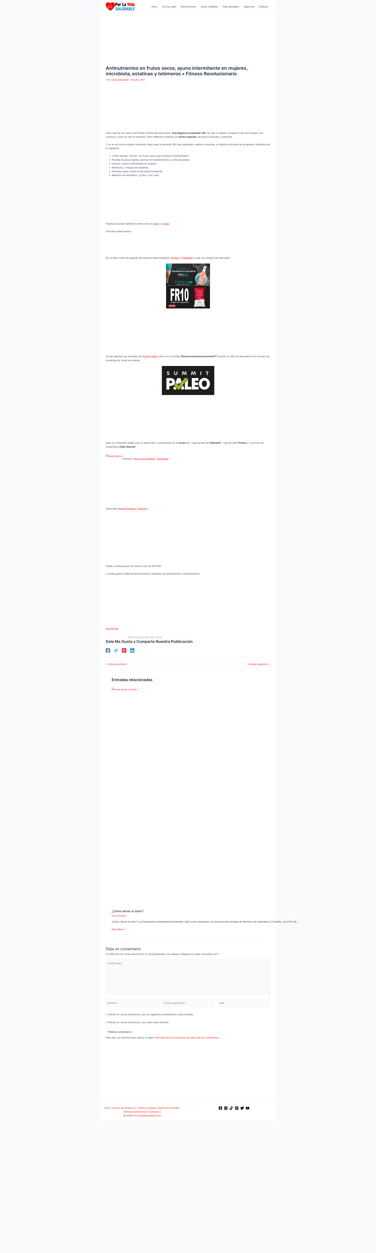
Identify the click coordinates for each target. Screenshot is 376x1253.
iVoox (156, 223)
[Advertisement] (188, 43)
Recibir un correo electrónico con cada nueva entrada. (138, 1022)
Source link (112, 628)
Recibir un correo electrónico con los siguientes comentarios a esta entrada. (150, 1014)
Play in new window (144, 458)
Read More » (119, 929)
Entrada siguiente (259, 664)
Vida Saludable (119, 915)
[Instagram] (226, 1108)
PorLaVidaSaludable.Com (147, 1115)
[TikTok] (231, 1108)
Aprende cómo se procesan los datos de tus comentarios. (187, 1037)
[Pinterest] (124, 650)
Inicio (107, 1107)
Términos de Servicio (135, 1111)
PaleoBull (187, 257)
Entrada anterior (116, 664)
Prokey (175, 257)
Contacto (154, 1111)
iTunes (165, 223)
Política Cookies (147, 1107)
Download (162, 458)
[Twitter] (116, 650)
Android (142, 508)
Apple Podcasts (127, 508)
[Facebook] (108, 650)
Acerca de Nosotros (123, 1107)
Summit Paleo (150, 356)
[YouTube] (247, 1108)
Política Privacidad (168, 1107)
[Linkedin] (132, 650)
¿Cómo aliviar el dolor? (127, 911)
